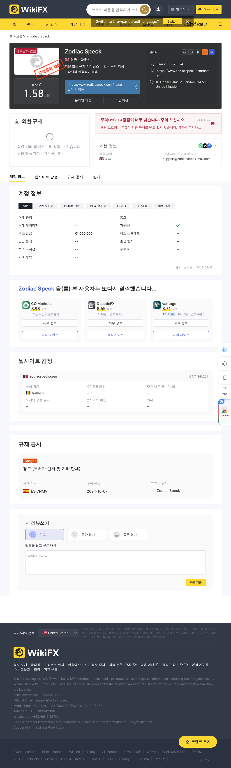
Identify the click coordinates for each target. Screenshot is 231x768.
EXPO (184, 665)
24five (49, 759)
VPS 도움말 (22, 669)
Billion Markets (52, 752)
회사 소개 (20, 665)
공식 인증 (169, 665)
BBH (110, 759)
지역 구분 (51, 669)
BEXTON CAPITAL (73, 759)
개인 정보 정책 (94, 665)
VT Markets (110, 752)
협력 (37, 669)
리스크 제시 (55, 665)
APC (17, 759)
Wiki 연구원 (200, 665)
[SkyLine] (195, 24)
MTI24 (144, 759)
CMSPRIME (132, 752)
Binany (91, 752)
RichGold (32, 759)
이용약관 (74, 665)
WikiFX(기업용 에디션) (142, 665)
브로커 (21, 36)
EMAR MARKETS (174, 752)
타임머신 (122, 100)
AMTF (96, 759)
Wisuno (74, 752)
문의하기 (37, 665)
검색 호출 (115, 665)
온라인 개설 (83, 100)
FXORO (197, 752)
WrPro (151, 752)
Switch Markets (25, 752)
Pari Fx (160, 759)
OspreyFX (126, 759)
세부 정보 (50, 323)
